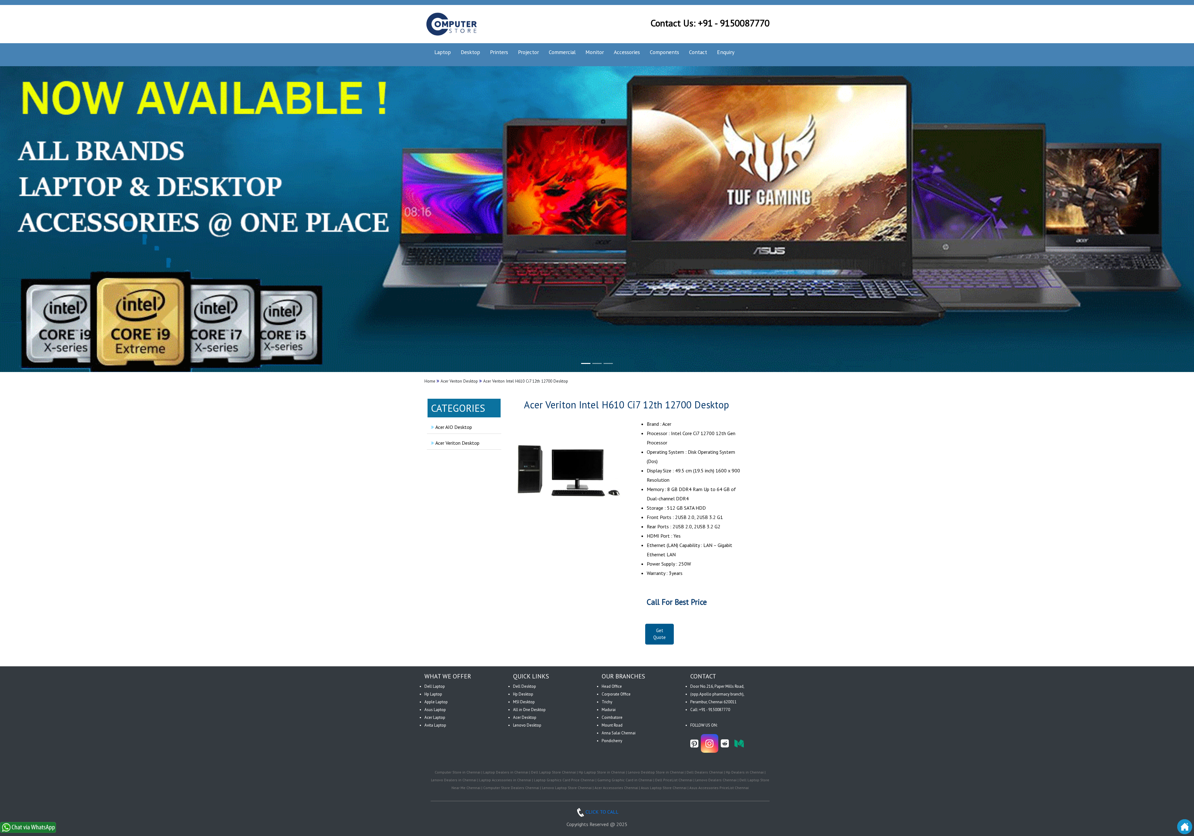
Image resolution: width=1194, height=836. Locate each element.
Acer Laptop (434, 717)
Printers (499, 52)
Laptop (442, 52)
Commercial (562, 52)
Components (664, 52)
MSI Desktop (524, 702)
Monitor (594, 52)
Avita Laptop (435, 725)
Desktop (470, 52)
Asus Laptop (435, 709)
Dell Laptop (434, 686)
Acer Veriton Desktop (457, 443)
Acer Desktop (524, 717)
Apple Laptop (436, 702)
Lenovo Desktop (527, 725)
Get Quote (659, 634)
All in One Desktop (529, 709)
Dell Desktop (524, 686)
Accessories (627, 52)
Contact (698, 52)
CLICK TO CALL (601, 812)
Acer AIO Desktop (453, 427)
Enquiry (725, 52)
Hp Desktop (523, 694)
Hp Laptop (433, 694)
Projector (528, 52)
